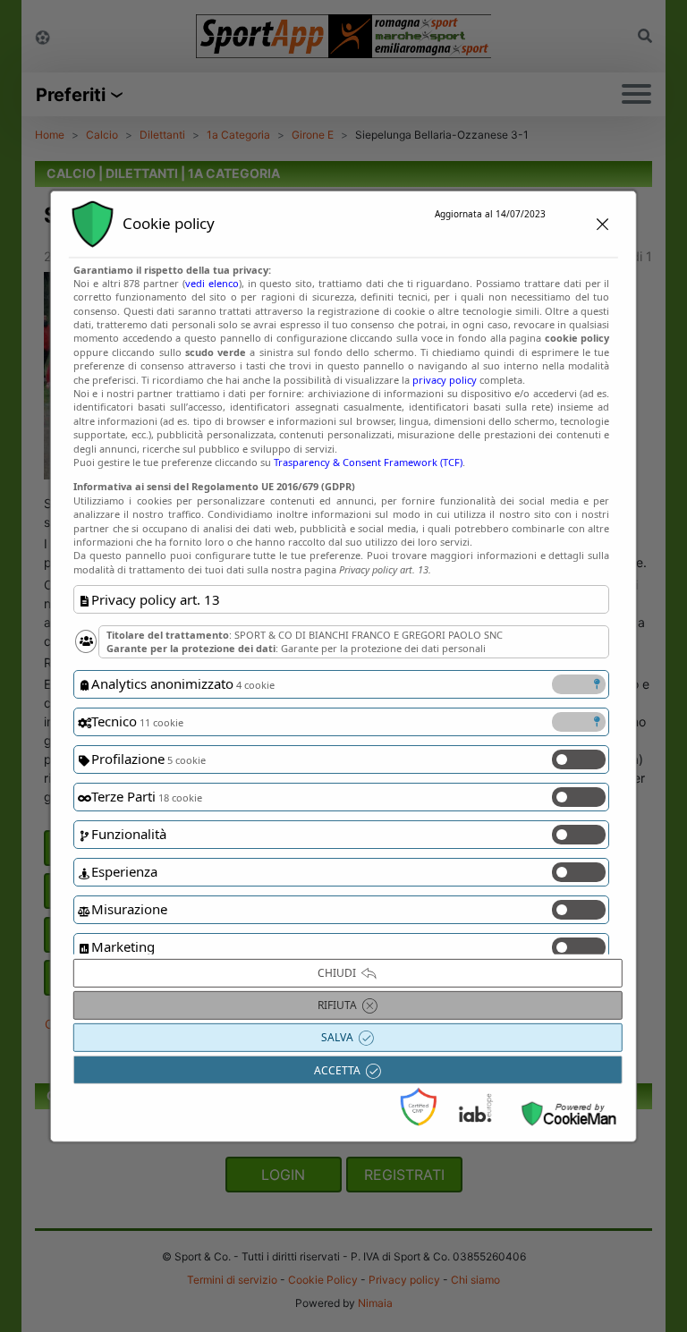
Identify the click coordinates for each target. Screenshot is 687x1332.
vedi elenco (212, 283)
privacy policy (444, 379)
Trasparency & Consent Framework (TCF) (368, 462)
